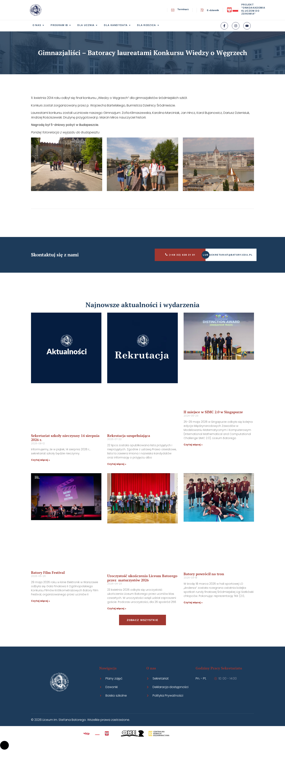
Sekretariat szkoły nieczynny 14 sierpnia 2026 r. (65, 437)
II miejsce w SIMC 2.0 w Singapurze (213, 412)
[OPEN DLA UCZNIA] (96, 25)
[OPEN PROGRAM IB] (70, 25)
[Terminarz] (172, 10)
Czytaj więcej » (40, 460)
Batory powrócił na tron (204, 574)
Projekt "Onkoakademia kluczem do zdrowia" (253, 9)
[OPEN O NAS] (43, 25)
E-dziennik (213, 10)
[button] (4, 745)
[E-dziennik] (202, 10)
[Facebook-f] (224, 25)
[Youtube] (247, 25)
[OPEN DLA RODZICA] (158, 25)
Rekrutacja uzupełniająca (128, 435)
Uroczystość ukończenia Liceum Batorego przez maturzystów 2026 (142, 577)
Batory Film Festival (48, 572)
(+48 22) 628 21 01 (182, 254)
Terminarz (183, 9)
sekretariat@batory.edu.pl (231, 254)
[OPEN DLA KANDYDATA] (130, 25)
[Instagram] (235, 25)
